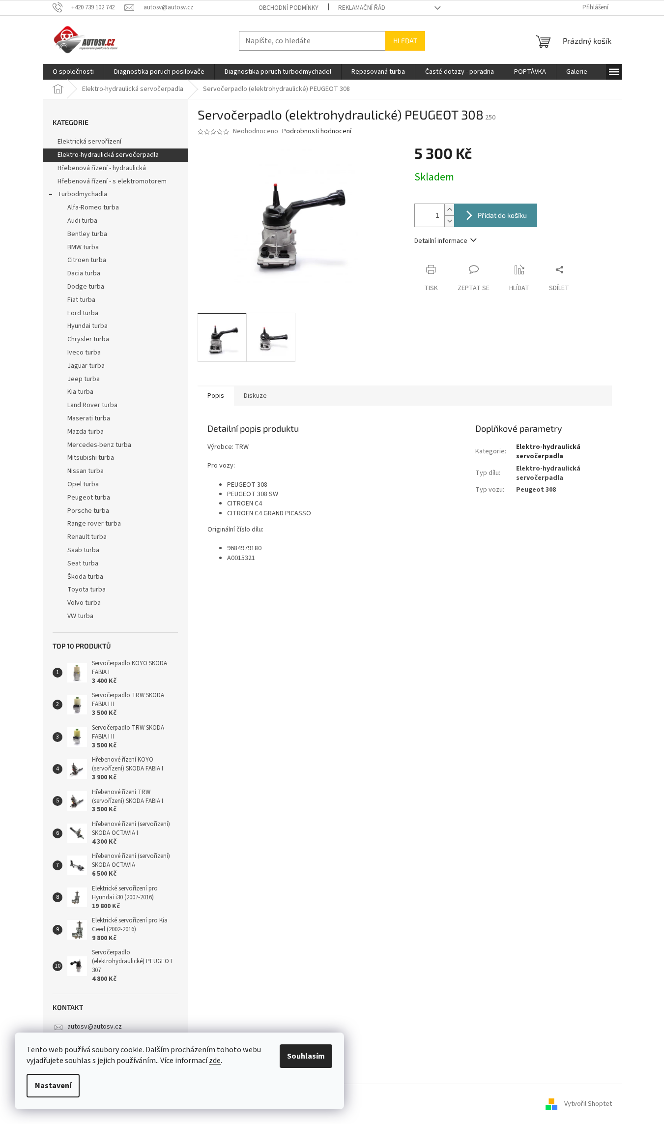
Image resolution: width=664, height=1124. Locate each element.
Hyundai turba (87, 326)
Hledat (405, 40)
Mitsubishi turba (90, 458)
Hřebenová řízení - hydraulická (102, 168)
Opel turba (83, 484)
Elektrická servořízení (90, 142)
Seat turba (82, 563)
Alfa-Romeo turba (93, 207)
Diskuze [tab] (255, 396)
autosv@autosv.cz (94, 1027)
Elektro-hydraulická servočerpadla (108, 155)
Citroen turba (86, 260)
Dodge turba (85, 287)
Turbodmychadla (82, 194)
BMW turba (83, 247)
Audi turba (82, 221)
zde (215, 1060)
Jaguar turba (86, 366)
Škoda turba (85, 577)
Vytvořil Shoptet (588, 1104)
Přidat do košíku (502, 215)
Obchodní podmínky (288, 7)
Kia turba (80, 392)
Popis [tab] (215, 396)
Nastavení (53, 1085)
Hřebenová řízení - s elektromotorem (112, 181)
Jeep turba (83, 379)
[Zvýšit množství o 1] (449, 209)
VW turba (80, 616)
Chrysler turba (88, 339)
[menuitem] (73, 72)
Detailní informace (440, 241)
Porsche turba (88, 511)
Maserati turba (88, 418)
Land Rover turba (92, 405)
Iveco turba (84, 352)
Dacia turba (83, 273)
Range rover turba (94, 524)
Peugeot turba (88, 498)
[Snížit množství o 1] (449, 221)
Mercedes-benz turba (99, 445)
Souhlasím (306, 1056)
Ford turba (82, 313)
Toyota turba (86, 589)
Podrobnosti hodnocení (316, 131)
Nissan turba (85, 471)
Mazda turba (85, 432)
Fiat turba (81, 300)
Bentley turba (87, 234)
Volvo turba (84, 603)
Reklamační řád (361, 7)
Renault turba (87, 537)
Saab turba (83, 550)
